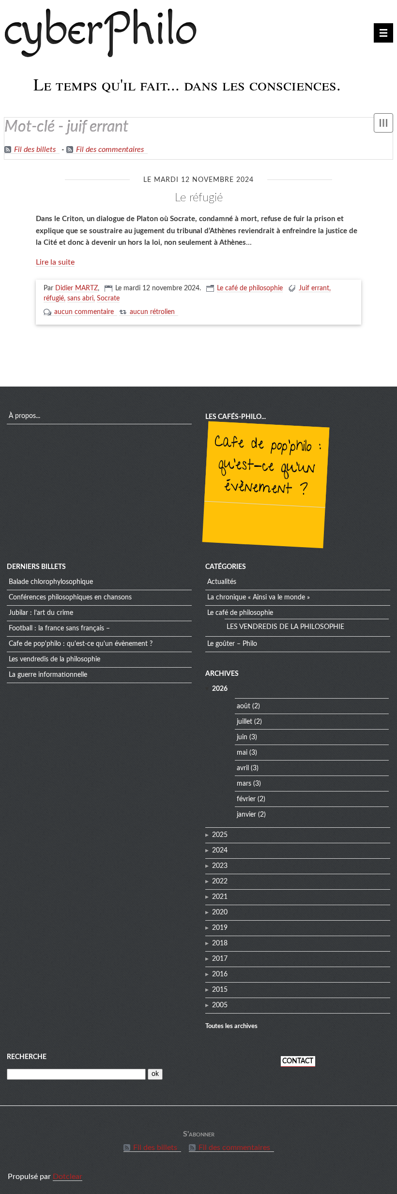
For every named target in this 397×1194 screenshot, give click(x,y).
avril (243, 768)
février (246, 799)
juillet (244, 721)
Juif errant (314, 288)
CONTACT (297, 1061)
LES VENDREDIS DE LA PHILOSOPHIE (54, 659)
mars (244, 783)
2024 (220, 850)
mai (242, 752)
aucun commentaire (84, 312)
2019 (220, 928)
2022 (220, 881)
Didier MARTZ (76, 288)
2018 (220, 943)
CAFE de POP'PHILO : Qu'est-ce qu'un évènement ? (267, 467)
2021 (220, 897)
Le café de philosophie (250, 288)
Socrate (108, 298)
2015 (220, 989)
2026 (220, 689)
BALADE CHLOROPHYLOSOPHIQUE (51, 582)
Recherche (26, 1057)
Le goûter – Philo (232, 644)
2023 (220, 866)
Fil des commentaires (110, 149)
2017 (220, 958)
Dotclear (67, 1176)
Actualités (221, 582)
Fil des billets (35, 149)
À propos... (24, 416)
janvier (246, 814)
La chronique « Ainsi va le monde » (258, 597)
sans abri (80, 298)
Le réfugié (199, 198)
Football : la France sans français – (59, 628)
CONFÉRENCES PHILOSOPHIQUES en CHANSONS (70, 597)
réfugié (54, 298)
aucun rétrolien (152, 312)
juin (242, 737)
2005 (220, 1005)
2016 (220, 974)
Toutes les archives (231, 1026)
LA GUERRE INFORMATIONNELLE (48, 675)
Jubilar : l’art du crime (41, 613)
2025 (220, 835)
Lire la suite (55, 262)
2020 (220, 912)
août (243, 706)
